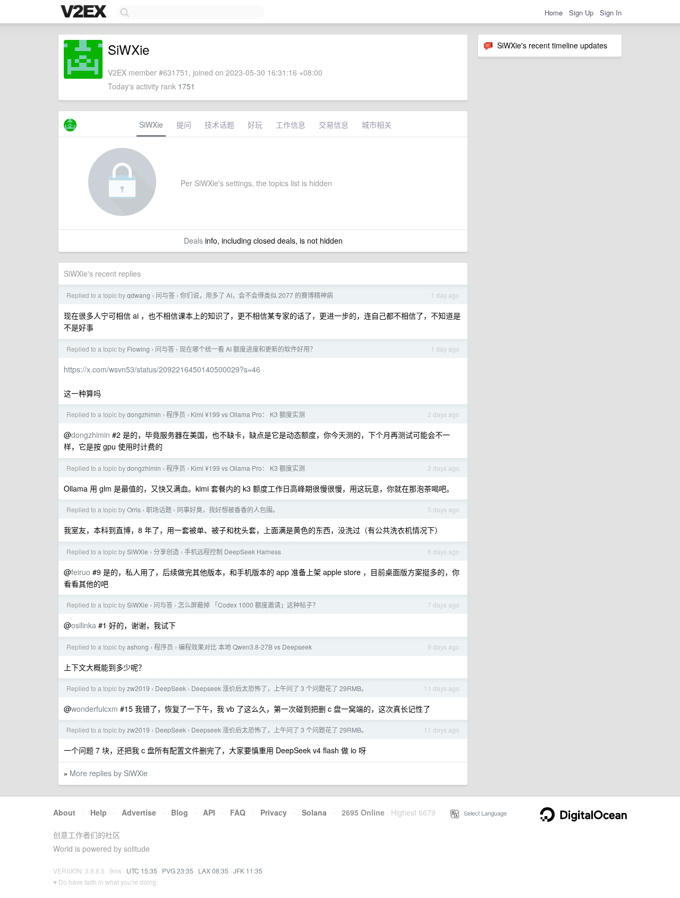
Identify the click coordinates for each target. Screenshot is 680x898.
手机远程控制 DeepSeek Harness (232, 551)
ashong (138, 646)
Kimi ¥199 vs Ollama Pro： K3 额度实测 (248, 414)
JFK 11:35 (247, 870)
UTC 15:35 (141, 870)
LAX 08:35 (213, 870)
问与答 (165, 295)
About (64, 812)
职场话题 (159, 509)
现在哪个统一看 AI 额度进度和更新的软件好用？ (248, 348)
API (209, 812)
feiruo (80, 572)
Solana (314, 812)
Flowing (138, 348)
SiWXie (151, 124)
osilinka (83, 625)
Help (98, 812)
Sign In (611, 12)
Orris (134, 509)
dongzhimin (144, 414)
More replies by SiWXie (109, 773)
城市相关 (377, 124)
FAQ (237, 812)
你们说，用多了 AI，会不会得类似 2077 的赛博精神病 (256, 295)
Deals (193, 240)
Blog (179, 812)
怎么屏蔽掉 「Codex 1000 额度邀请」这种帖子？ (248, 604)
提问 (183, 124)
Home (554, 12)
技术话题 (219, 124)
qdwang (138, 295)
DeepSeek (170, 688)
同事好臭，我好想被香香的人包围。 (228, 509)
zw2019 (138, 688)
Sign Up (581, 12)
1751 (186, 86)
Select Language (483, 813)
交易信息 (333, 124)
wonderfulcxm (94, 708)
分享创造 (166, 551)
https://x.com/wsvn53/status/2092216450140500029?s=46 (162, 369)
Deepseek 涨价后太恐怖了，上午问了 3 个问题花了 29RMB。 (279, 688)
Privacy (273, 812)
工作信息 (290, 124)
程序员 (175, 414)
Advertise (139, 812)
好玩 (255, 124)
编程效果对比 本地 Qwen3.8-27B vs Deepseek (245, 646)
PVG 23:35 (177, 870)
